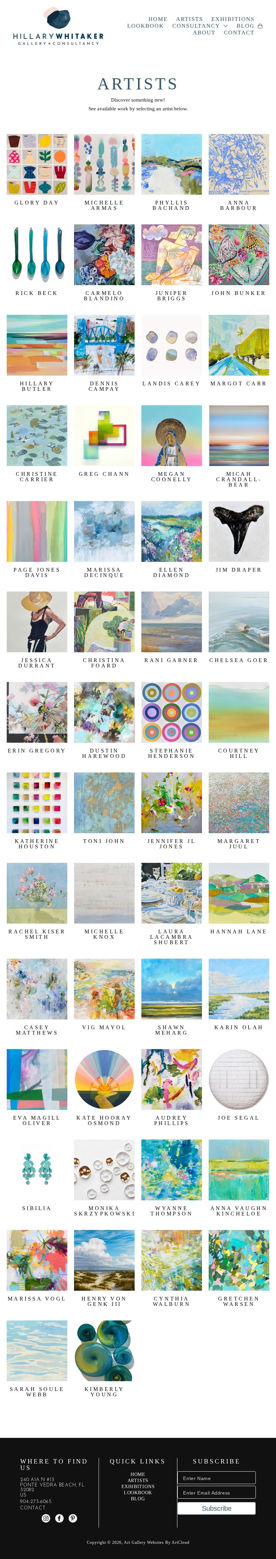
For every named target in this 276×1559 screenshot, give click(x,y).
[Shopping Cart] (260, 26)
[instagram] (46, 1518)
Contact (33, 1508)
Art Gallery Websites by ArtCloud (156, 1542)
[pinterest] (73, 1518)
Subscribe (217, 1508)
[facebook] (59, 1518)
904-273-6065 (36, 1502)
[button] (200, 26)
